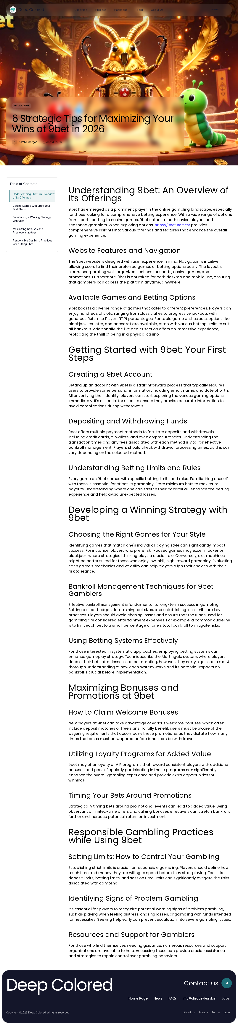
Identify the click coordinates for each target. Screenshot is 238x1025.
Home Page (138, 998)
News (158, 998)
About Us (189, 1012)
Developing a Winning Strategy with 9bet (32, 219)
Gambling (21, 105)
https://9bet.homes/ (172, 225)
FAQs (172, 998)
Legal (227, 1012)
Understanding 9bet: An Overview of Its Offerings (33, 195)
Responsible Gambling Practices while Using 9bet (32, 242)
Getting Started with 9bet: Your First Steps (31, 207)
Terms (216, 1012)
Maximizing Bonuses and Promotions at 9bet (28, 230)
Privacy (203, 1012)
